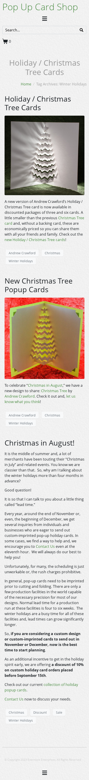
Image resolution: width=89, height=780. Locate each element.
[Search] (81, 30)
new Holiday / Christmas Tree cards (35, 239)
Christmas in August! (40, 443)
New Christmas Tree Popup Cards (39, 285)
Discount (40, 712)
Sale (59, 712)
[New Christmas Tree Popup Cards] (44, 337)
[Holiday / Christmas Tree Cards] (44, 154)
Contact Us (45, 546)
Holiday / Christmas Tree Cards (38, 103)
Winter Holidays (21, 261)
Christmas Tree (54, 390)
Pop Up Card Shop (40, 6)
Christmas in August (45, 385)
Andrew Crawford (22, 253)
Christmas (52, 253)
